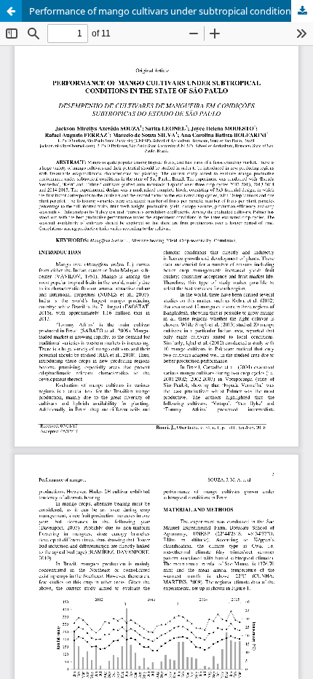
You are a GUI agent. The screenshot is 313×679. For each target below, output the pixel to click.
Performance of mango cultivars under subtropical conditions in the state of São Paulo (171, 10)
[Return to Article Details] (11, 11)
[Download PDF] (302, 11)
